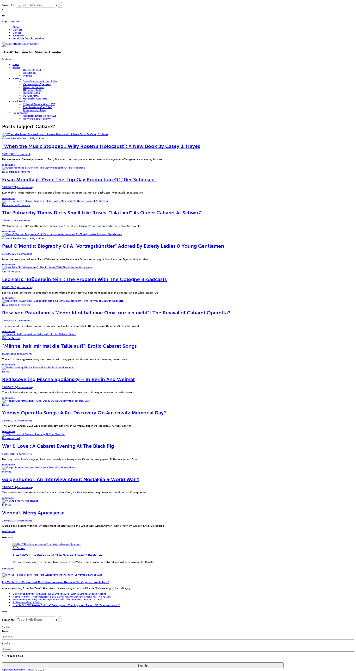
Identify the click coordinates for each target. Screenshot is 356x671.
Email (6, 643)
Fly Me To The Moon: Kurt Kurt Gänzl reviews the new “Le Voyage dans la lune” (55, 582)
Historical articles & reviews (39, 115)
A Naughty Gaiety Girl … (27, 602)
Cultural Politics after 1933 (39, 104)
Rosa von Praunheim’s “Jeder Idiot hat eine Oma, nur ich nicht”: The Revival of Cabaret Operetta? (116, 313)
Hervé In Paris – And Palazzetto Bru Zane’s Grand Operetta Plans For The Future (62, 596)
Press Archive (20, 112)
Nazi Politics (20, 101)
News (16, 64)
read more (8, 164)
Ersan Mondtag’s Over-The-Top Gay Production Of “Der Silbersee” (79, 180)
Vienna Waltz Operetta (37, 84)
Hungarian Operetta (35, 98)
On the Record (32, 70)
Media (16, 67)
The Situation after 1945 (37, 107)
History (17, 78)
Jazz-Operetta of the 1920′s (40, 81)
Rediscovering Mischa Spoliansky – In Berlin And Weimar (68, 379)
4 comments (24, 287)
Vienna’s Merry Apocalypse (33, 513)
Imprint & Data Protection (28, 38)
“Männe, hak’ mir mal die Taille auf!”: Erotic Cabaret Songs (69, 346)
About (16, 27)
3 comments (24, 253)
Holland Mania (31, 92)
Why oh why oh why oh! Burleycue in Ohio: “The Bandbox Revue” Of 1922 (57, 599)
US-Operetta (31, 95)
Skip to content (11, 21)
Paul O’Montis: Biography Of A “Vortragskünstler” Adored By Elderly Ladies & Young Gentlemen (113, 246)
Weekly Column (8, 568)
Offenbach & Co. (33, 90)
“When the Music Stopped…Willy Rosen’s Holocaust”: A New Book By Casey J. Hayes (101, 146)
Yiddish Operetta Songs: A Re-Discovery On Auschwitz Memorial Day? (84, 413)
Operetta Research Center (18, 669)
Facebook (18, 35)
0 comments (24, 187)
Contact (17, 29)
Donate (17, 32)
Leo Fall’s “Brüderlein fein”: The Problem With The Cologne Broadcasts (84, 279)
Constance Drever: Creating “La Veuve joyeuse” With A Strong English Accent (59, 593)
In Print (27, 75)
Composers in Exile (34, 110)
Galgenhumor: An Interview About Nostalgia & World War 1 (70, 479)
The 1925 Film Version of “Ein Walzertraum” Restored (58, 555)
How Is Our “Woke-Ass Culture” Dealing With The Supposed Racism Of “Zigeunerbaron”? (66, 605)
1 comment (23, 154)
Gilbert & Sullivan (33, 87)
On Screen (29, 72)
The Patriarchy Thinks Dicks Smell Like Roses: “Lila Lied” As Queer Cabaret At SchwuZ (101, 213)
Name (5, 631)
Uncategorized (11, 438)
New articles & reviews (37, 118)
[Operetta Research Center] (20, 43)
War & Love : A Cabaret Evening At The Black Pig (58, 446)
